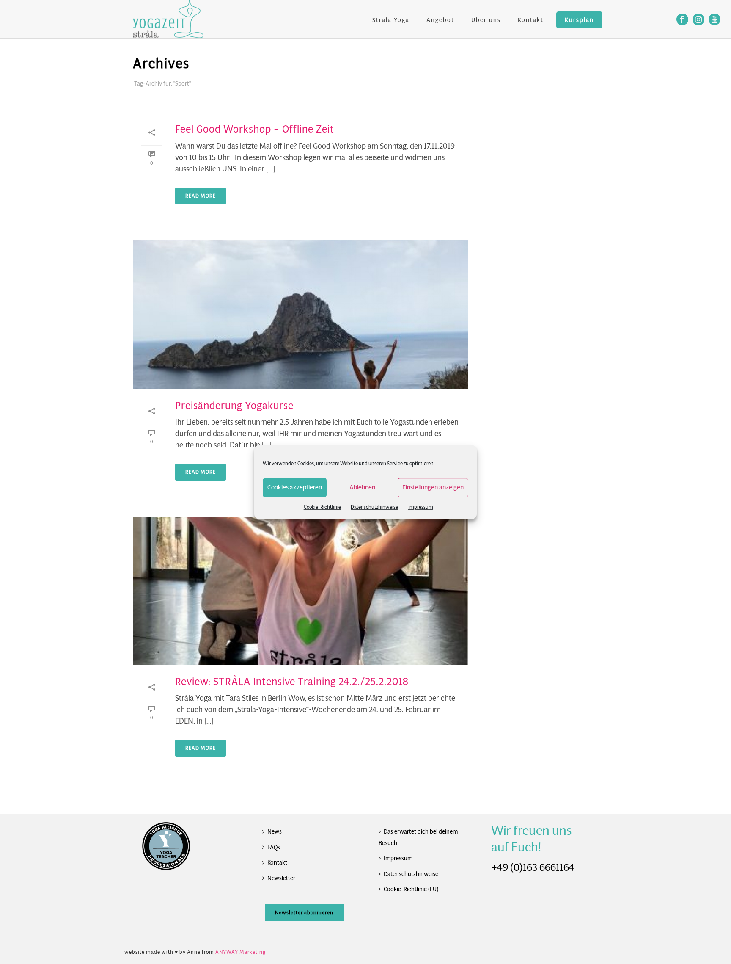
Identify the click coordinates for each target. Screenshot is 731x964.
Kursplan (579, 20)
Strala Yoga (390, 20)
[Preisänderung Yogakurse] (300, 314)
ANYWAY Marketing (240, 952)
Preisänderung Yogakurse (234, 405)
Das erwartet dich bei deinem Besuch (418, 837)
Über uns (486, 20)
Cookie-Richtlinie (322, 507)
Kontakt (531, 20)
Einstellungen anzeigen (433, 487)
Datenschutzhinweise (374, 507)
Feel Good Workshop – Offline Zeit (254, 129)
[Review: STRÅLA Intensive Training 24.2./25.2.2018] (300, 591)
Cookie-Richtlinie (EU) (411, 889)
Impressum (420, 507)
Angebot (440, 20)
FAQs (273, 847)
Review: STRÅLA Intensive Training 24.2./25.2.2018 (292, 681)
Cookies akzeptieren (294, 487)
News (274, 831)
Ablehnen (362, 487)
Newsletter (281, 878)
